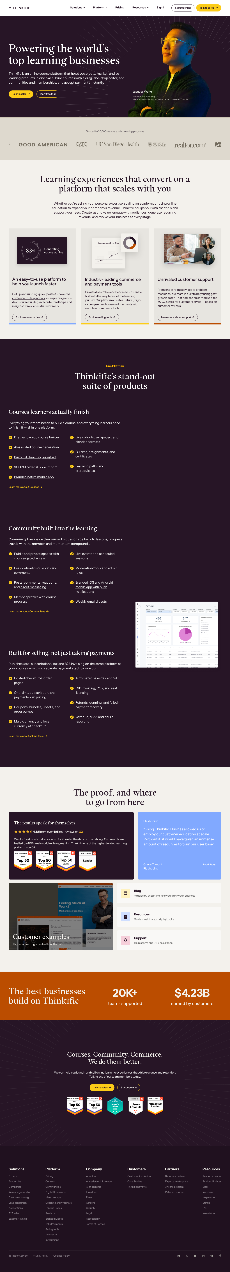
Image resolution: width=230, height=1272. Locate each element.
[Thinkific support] (169, 940)
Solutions (76, 7)
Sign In (161, 7)
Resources (139, 7)
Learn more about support (176, 317)
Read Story (209, 864)
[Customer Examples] (61, 916)
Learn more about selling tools (26, 736)
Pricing (119, 7)
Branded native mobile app (34, 477)
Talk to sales (207, 7)
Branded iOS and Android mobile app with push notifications (94, 587)
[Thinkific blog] (169, 893)
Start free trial (183, 7)
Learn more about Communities (27, 611)
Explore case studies (28, 317)
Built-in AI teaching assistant (35, 457)
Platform (98, 7)
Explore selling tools (100, 317)
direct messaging (33, 587)
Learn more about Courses (24, 486)
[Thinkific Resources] (169, 917)
